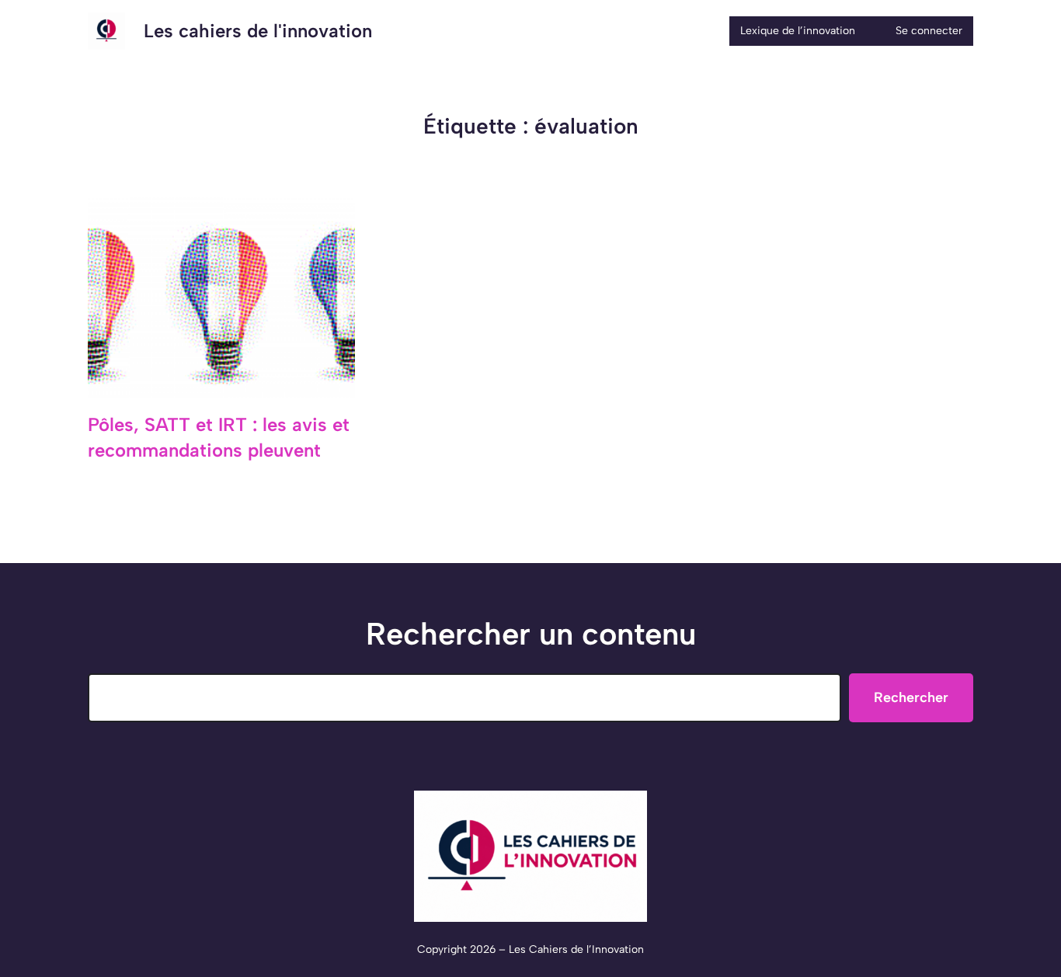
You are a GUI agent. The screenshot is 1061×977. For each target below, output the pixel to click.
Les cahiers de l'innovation (258, 30)
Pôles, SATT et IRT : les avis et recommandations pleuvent (219, 437)
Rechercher (911, 697)
